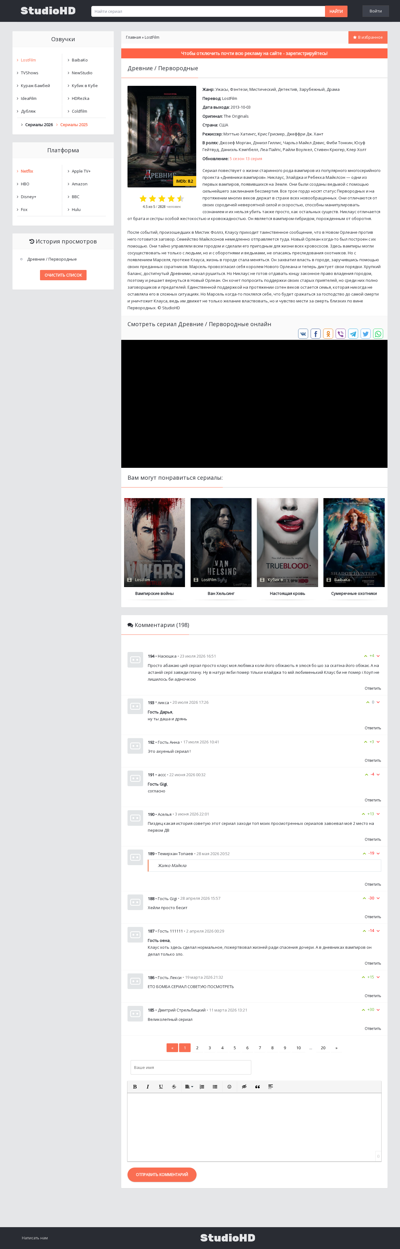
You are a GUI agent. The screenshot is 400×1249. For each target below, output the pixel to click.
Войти (376, 11)
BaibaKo (80, 60)
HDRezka (80, 98)
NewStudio (82, 73)
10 (298, 1048)
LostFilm (229, 98)
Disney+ (28, 196)
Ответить (373, 688)
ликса (163, 702)
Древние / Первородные (52, 259)
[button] (135, 1087)
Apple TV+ (81, 171)
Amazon (80, 184)
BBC (75, 196)
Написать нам (35, 1238)
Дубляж (28, 111)
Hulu (76, 209)
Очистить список (63, 275)
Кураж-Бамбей (35, 85)
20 (323, 1048)
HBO (25, 184)
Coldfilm (79, 111)
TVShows (29, 73)
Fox (24, 209)
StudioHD (48, 10)
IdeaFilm (29, 98)
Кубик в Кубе (85, 85)
